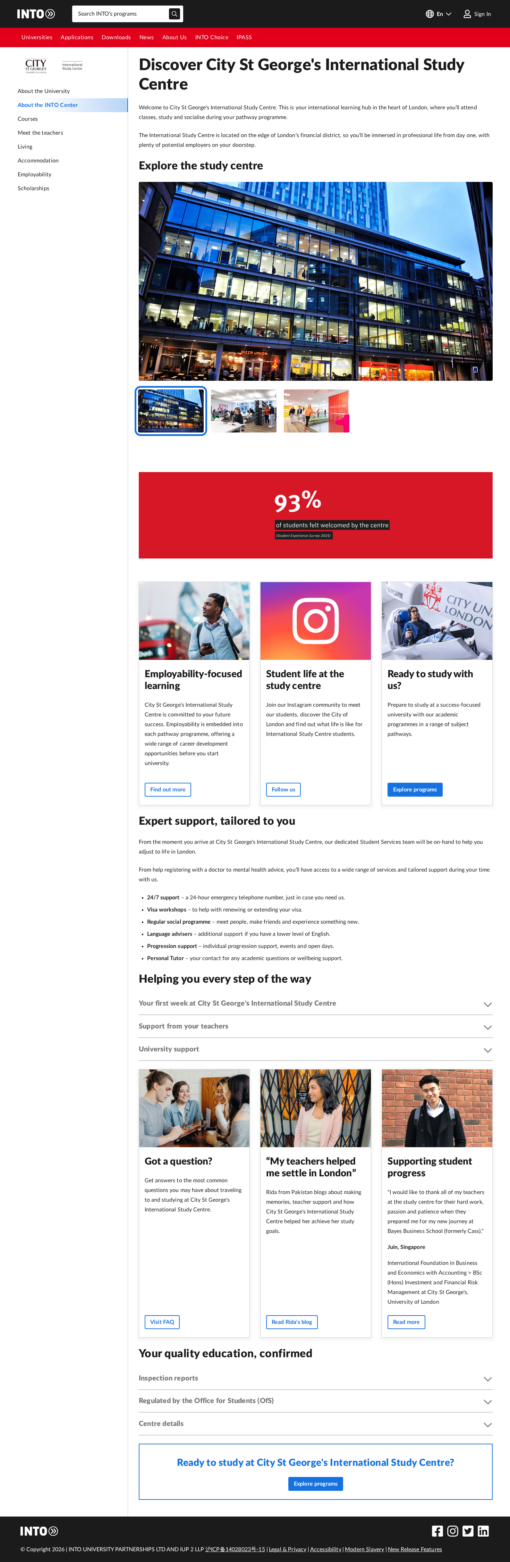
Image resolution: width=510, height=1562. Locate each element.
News (146, 37)
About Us (174, 37)
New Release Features (415, 1549)
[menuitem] (37, 37)
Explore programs (415, 789)
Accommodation (38, 160)
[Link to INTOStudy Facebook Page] (437, 1531)
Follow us (283, 789)
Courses (28, 119)
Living (25, 147)
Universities (37, 37)
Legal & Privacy (287, 1549)
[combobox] (127, 14)
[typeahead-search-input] (174, 13)
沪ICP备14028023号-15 (235, 1549)
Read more (406, 1322)
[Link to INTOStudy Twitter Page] (468, 1531)
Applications (77, 37)
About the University (44, 91)
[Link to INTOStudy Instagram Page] (453, 1531)
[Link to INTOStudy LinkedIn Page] (483, 1531)
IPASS (244, 37)
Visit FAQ (162, 1322)
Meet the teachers (40, 133)
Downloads (116, 37)
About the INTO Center (48, 105)
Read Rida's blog (292, 1322)
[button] (316, 1005)
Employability (34, 174)
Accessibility (325, 1549)
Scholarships (33, 188)
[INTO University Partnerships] (39, 1531)
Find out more (168, 789)
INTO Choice (212, 37)
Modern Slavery (364, 1549)
